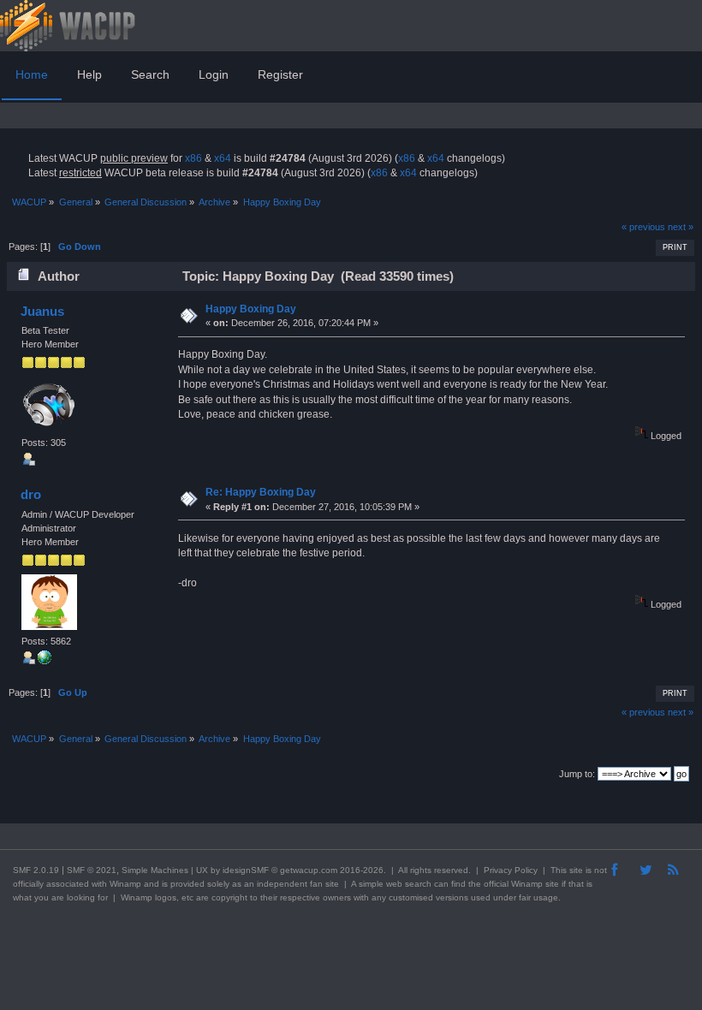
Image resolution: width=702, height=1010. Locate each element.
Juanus (42, 311)
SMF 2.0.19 (36, 870)
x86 (193, 158)
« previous (643, 227)
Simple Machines (155, 870)
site (576, 870)
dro (31, 494)
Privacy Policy (511, 870)
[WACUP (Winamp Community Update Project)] (44, 661)
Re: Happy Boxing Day (260, 492)
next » (680, 227)
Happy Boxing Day (250, 309)
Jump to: (577, 774)
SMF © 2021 (91, 870)
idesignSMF (246, 870)
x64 (222, 158)
